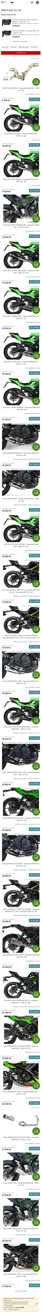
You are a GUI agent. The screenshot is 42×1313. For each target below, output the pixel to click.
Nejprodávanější (24, 47)
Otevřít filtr (21, 53)
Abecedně (34, 47)
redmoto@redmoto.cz (13, 1309)
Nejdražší (14, 47)
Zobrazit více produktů (20, 41)
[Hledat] (27, 3)
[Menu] (37, 3)
